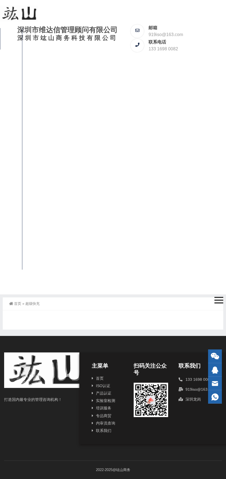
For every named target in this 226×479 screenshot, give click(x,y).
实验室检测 (10, 124)
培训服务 (10, 157)
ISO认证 (11, 62)
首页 (10, 38)
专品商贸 (10, 188)
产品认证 (10, 90)
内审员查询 (10, 221)
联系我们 (10, 254)
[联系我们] (215, 370)
